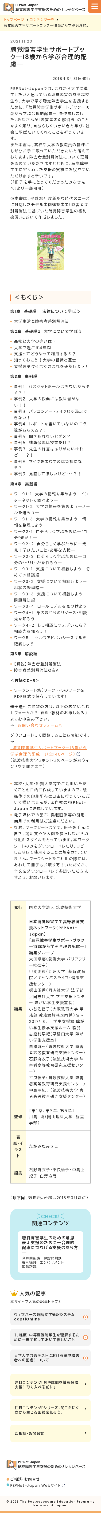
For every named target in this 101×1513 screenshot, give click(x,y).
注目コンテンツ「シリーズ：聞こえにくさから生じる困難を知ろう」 (47, 1410)
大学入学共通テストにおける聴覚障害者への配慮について (46, 1358)
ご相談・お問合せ (29, 1433)
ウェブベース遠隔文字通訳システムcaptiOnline (44, 1317)
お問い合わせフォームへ (40, 725)
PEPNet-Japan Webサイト (35, 1485)
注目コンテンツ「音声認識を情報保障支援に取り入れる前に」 (46, 1385)
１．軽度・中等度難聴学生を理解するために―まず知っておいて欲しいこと (47, 1337)
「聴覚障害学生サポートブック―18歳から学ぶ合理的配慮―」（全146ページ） (48, 751)
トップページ (14, 19)
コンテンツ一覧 (42, 19)
